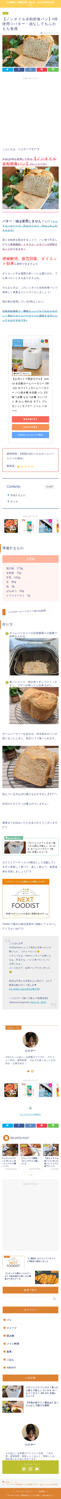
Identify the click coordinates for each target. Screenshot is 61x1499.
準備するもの (17, 495)
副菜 (9, 1351)
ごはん (10, 1359)
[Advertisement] (30, 111)
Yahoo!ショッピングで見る (30, 435)
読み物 (10, 1335)
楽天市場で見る (30, 419)
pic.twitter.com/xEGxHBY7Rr (24, 989)
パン (5, 13)
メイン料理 (13, 1343)
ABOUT (11, 1367)
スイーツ (12, 1327)
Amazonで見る (30, 427)
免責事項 (41, 1491)
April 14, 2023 (38, 1002)
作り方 (14, 501)
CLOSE (49, 487)
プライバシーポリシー (24, 1491)
